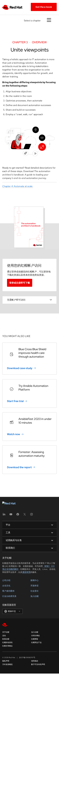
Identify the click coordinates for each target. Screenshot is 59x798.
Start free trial (15, 401)
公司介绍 (6, 580)
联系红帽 (5, 639)
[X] (24, 515)
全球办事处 (35, 635)
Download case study (19, 368)
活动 (4, 635)
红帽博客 (34, 639)
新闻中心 (35, 580)
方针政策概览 (7, 664)
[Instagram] (31, 515)
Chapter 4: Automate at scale (17, 186)
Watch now (13, 434)
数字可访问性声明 (38, 664)
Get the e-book (44, 6)
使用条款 (34, 661)
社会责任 (35, 591)
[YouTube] (11, 515)
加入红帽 (35, 596)
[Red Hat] (13, 7)
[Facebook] (17, 515)
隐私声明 (5, 661)
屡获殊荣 (26, 572)
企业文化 (6, 585)
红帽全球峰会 (7, 646)
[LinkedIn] (4, 515)
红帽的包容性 (7, 642)
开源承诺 (35, 585)
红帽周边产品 (36, 642)
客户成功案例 (8, 591)
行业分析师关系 (9, 596)
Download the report (19, 467)
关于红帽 (5, 632)
